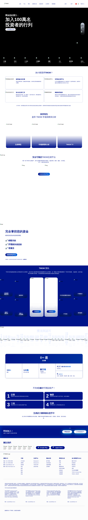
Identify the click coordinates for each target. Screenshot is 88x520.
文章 (60, 462)
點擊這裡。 (25, 259)
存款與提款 (48, 462)
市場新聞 (61, 472)
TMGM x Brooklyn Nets (76, 472)
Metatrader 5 (36, 462)
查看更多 (36, 311)
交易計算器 (36, 466)
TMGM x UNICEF (75, 473)
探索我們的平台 (44, 174)
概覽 (60, 460)
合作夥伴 (47, 3)
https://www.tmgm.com (10, 466)
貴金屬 (22, 464)
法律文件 (73, 466)
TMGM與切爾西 (75, 470)
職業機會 (53, 3)
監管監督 (73, 462)
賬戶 (72, 3)
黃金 (22, 466)
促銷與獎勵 (48, 464)
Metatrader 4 (36, 460)
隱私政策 (73, 464)
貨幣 (22, 468)
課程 (60, 464)
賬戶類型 (48, 460)
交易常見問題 (61, 468)
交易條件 (48, 466)
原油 (22, 473)
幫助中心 (82, 3)
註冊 (65, 3)
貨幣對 (22, 462)
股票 (22, 470)
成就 (73, 468)
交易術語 (61, 470)
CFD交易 (22, 460)
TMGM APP (36, 464)
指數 (22, 472)
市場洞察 (61, 473)
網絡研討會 (61, 466)
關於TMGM (74, 460)
